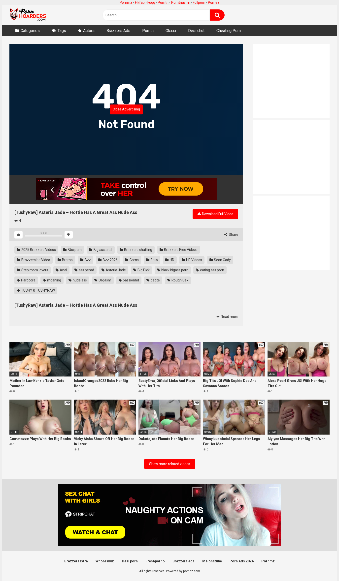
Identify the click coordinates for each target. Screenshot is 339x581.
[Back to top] (322, 566)
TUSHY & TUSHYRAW (37, 290)
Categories (30, 30)
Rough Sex (179, 280)
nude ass (79, 280)
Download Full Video (217, 214)
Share (233, 235)
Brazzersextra (76, 561)
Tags (62, 30)
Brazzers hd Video (35, 260)
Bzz (87, 260)
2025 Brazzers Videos (38, 250)
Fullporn (199, 2)
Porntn (163, 2)
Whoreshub (105, 561)
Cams (134, 260)
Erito (154, 260)
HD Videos (193, 260)
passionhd (130, 280)
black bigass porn (174, 270)
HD (171, 260)
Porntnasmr (180, 2)
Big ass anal (102, 250)
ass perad (86, 270)
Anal (63, 270)
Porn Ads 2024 (242, 561)
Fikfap (140, 2)
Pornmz (126, 2)
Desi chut (196, 30)
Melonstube (212, 561)
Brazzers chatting (137, 250)
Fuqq (151, 2)
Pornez (213, 2)
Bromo (67, 260)
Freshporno (155, 561)
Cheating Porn (228, 30)
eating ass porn (211, 270)
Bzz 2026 (110, 260)
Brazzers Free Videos (180, 250)
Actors (89, 30)
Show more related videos (169, 464)
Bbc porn (74, 250)
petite (155, 280)
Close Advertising (126, 109)
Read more (229, 317)
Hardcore (27, 280)
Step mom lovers (34, 270)
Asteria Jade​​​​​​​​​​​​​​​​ (115, 270)
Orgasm (104, 280)
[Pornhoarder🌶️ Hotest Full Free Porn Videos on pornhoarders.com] (28, 15)
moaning (53, 280)
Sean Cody (222, 260)
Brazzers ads (183, 561)
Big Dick (143, 270)
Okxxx (171, 30)
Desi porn (130, 561)
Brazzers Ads (118, 30)
